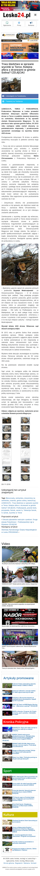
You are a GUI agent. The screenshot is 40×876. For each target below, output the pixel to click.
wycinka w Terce (15, 513)
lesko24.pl (31, 500)
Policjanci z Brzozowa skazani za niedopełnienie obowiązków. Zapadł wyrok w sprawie (24, 699)
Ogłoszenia (7, 25)
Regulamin (19, 863)
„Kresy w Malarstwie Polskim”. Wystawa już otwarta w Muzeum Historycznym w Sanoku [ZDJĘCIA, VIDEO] (23, 830)
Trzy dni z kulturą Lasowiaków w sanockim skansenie (23, 842)
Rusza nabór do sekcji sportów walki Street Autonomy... (18, 626)
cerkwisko (19, 498)
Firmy (19, 25)
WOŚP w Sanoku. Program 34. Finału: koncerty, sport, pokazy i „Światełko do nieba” (24, 713)
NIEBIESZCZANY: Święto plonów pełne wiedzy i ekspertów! (20, 584)
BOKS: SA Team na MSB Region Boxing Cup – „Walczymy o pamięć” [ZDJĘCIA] (24, 705)
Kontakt (33, 863)
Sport (7, 771)
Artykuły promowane (18, 678)
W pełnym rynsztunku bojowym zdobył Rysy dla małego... (19, 563)
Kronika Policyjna (15, 722)
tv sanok (4, 513)
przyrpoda (5, 510)
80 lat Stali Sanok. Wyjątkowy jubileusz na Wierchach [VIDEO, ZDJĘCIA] (22, 805)
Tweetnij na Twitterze (14, 101)
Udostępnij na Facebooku (15, 96)
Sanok (12, 510)
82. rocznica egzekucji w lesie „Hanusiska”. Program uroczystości (24, 835)
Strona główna (8, 863)
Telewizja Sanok (30, 510)
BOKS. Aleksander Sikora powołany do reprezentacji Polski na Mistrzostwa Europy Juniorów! (24, 778)
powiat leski (31, 508)
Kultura (8, 815)
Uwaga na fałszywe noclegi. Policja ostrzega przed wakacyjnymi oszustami (23, 752)
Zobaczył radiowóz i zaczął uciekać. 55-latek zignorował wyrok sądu (24, 691)
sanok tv (19, 510)
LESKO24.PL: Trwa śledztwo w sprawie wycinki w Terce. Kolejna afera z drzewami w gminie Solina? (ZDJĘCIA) (19, 505)
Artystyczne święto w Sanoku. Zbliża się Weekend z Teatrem (24, 849)
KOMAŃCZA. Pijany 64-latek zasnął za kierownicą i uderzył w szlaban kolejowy (24, 729)
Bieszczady (10, 498)
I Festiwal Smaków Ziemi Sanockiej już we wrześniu (24, 821)
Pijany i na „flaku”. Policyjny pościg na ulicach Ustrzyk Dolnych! (24, 758)
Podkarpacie (21, 508)
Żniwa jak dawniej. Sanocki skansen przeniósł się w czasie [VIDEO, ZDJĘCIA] (24, 792)
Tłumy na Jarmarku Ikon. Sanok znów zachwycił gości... (18, 668)
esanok (13, 500)
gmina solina (22, 500)
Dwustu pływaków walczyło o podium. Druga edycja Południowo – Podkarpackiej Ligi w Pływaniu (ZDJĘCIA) (19, 522)
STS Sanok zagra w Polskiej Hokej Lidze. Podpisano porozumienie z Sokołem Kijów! (23, 798)
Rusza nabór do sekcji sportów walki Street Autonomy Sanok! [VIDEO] (24, 784)
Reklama (31, 25)
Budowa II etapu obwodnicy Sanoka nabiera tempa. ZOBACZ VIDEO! (24, 684)
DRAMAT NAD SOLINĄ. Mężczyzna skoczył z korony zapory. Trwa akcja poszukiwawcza (24, 745)
